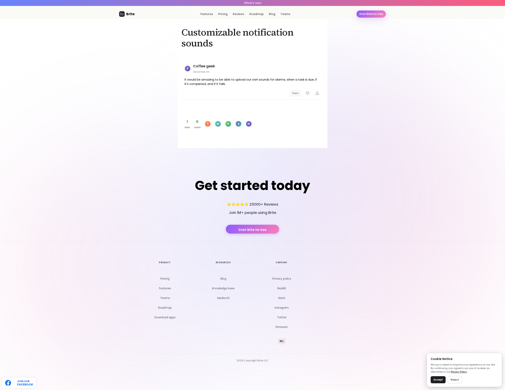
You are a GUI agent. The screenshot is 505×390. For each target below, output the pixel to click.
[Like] (307, 93)
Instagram (282, 307)
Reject (455, 380)
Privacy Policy (459, 371)
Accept (438, 380)
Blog (272, 14)
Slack (281, 298)
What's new (252, 3)
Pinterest (282, 327)
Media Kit (223, 298)
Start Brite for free (252, 230)
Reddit (281, 288)
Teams (285, 14)
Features (206, 14)
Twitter (282, 317)
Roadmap (256, 14)
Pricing (223, 14)
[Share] (317, 93)
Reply (295, 93)
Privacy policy (281, 278)
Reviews (238, 14)
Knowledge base (223, 288)
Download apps (165, 317)
